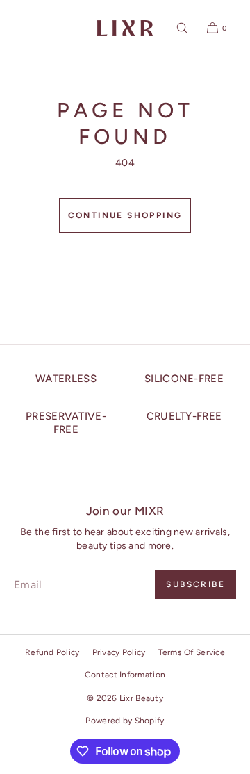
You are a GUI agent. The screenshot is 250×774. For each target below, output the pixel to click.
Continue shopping (125, 215)
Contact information (125, 675)
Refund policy (52, 652)
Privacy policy (119, 652)
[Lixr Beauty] (125, 27)
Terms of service (191, 652)
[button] (182, 28)
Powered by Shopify (124, 720)
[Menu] (39, 28)
